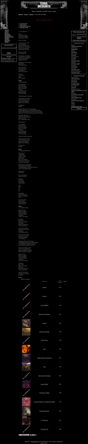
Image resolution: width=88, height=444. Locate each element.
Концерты (7, 40)
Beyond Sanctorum (44, 411)
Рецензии (7, 34)
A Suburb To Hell (24, 27)
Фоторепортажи (9, 36)
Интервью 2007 (76, 61)
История (74, 55)
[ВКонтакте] (30, 435)
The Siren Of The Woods (44, 375)
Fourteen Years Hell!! (77, 106)
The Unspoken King (76, 97)
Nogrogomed (35, 441)
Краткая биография (77, 46)
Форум (33, 11)
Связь (49, 11)
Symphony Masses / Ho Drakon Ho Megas (44, 401)
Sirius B (44, 296)
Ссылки (54, 11)
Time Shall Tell (23, 23)
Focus (73, 103)
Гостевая (45, 11)
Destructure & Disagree (77, 94)
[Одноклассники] (34, 435)
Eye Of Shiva (44, 340)
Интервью (74, 52)
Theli (44, 366)
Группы (7, 30)
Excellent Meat (75, 84)
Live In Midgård (44, 305)
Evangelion (74, 81)
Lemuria (44, 287)
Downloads (39, 11)
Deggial (44, 323)
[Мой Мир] (36, 435)
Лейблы (7, 38)
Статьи (7, 31)
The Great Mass (76, 78)
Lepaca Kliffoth (44, 384)
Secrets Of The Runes (44, 314)
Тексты (7, 33)
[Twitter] (32, 435)
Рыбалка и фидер (6, 58)
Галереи (7, 39)
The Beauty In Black (44, 392)
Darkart (7, 42)
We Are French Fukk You (78, 100)
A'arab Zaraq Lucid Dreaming (44, 358)
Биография (74, 49)
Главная (20, 14)
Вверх (20, 80)
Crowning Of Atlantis (44, 331)
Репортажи (8, 35)
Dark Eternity (23, 25)
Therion (31, 14)
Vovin (44, 349)
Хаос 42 (74, 87)
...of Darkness (44, 420)
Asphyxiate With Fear (25, 26)
